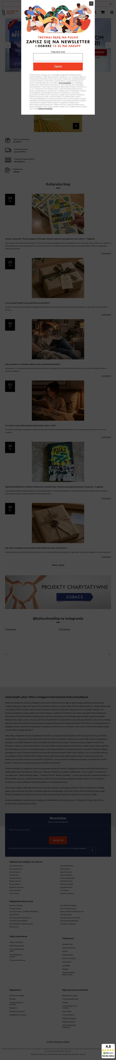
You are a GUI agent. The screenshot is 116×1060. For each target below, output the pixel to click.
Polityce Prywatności (45, 109)
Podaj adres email (58, 52)
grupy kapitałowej (65, 83)
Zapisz (58, 66)
